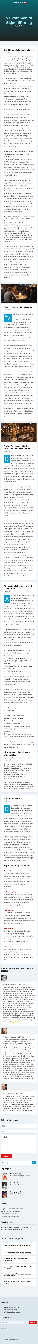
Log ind (36, 2)
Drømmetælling (15, 1174)
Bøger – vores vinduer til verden (12, 1209)
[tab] (19, 1246)
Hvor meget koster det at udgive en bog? (18, 1253)
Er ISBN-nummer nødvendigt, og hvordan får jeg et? (18, 1267)
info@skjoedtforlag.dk (12, 1312)
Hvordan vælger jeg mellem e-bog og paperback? (16, 1259)
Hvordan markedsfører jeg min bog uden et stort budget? (18, 1275)
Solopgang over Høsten (17, 1192)
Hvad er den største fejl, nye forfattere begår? (17, 1282)
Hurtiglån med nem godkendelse (15, 658)
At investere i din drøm (8, 1214)
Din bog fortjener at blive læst (11, 1211)
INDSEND (7, 1156)
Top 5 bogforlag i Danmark (10, 1216)
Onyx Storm (13, 1183)
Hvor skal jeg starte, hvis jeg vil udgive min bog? (17, 1246)
